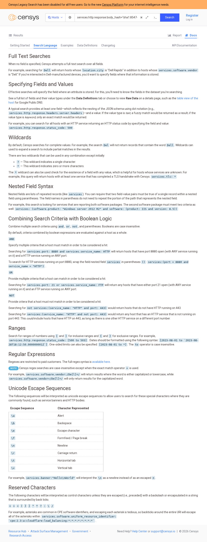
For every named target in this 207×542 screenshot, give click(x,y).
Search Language (45, 45)
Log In (189, 19)
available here (101, 361)
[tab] (15, 35)
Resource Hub (17, 531)
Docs (193, 35)
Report (177, 35)
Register (192, 15)
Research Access (21, 535)
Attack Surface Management (49, 531)
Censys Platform (113, 4)
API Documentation (184, 45)
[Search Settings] (70, 18)
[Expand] (147, 18)
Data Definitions (87, 45)
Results (18, 35)
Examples (67, 45)
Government (80, 531)
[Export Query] (155, 18)
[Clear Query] (141, 18)
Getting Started (20, 45)
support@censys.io (163, 531)
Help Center (139, 531)
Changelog (108, 45)
